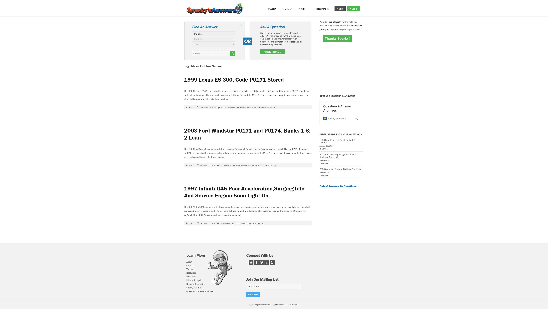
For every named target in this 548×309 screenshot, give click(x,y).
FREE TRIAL (271, 51)
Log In (354, 8)
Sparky (191, 107)
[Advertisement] (341, 70)
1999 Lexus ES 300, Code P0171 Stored (234, 79)
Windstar (274, 165)
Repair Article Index (195, 283)
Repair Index (322, 8)
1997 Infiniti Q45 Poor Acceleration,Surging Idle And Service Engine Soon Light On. (244, 192)
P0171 (272, 107)
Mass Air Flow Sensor (260, 107)
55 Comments (225, 165)
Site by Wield (294, 304)
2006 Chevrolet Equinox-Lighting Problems (340, 169)
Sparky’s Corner (193, 287)
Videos (304, 8)
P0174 (267, 165)
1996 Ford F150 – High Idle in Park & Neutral (337, 141)
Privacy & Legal (193, 280)
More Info (191, 276)
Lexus (248, 107)
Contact (288, 8)
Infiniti (237, 223)
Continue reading (219, 99)
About (273, 8)
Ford (238, 165)
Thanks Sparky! (337, 38)
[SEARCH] (232, 53)
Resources (191, 272)
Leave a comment (228, 107)
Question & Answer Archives (199, 291)
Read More (324, 149)
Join (341, 8)
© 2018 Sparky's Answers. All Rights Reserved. (267, 304)
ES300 (243, 107)
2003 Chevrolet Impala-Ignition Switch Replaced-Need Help (338, 155)
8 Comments (225, 223)
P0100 (261, 223)
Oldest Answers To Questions (338, 186)
